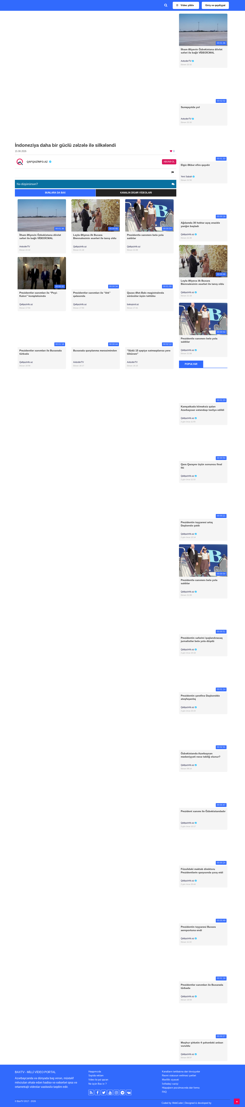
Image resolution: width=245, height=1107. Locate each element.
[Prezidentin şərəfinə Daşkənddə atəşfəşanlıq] (203, 675)
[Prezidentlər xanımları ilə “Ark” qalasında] (95, 273)
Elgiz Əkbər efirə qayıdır (195, 165)
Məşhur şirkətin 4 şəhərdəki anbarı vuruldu (202, 1044)
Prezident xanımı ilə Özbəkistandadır (203, 811)
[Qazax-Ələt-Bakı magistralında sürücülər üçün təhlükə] (149, 273)
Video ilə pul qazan (98, 1079)
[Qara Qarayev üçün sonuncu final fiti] (203, 444)
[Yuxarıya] (237, 1101)
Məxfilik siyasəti (170, 1079)
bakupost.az (133, 304)
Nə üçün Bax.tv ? (97, 1083)
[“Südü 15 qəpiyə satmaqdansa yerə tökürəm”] (149, 331)
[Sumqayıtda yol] (203, 87)
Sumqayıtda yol (190, 107)
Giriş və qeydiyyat (215, 5)
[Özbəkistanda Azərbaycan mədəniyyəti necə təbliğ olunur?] (203, 733)
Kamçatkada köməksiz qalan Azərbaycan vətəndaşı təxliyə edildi (202, 408)
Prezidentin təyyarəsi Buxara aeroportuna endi (198, 928)
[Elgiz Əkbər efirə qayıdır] (203, 145)
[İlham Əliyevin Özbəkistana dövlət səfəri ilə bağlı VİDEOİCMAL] (42, 215)
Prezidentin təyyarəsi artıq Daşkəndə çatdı (197, 524)
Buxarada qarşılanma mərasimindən (95, 350)
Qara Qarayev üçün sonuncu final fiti (201, 466)
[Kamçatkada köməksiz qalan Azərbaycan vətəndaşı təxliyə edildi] (203, 387)
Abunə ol (169, 161)
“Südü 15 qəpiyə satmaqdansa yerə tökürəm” (148, 352)
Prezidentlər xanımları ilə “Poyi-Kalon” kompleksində (38, 294)
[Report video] (173, 172)
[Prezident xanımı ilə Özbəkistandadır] (203, 791)
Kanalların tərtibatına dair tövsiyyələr (181, 1071)
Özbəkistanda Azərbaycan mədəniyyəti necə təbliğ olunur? (200, 755)
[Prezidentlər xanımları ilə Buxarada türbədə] (42, 331)
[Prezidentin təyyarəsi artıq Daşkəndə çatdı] (203, 502)
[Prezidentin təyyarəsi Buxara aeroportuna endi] (203, 907)
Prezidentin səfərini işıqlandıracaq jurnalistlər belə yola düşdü (202, 639)
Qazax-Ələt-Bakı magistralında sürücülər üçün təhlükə (145, 294)
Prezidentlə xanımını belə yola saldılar (145, 236)
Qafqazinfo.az (80, 246)
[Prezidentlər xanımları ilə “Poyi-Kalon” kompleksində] (42, 273)
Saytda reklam (95, 1075)
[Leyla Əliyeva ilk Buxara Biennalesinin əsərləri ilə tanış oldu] (95, 215)
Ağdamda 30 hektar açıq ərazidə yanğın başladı (200, 224)
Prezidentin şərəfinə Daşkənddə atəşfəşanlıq (200, 697)
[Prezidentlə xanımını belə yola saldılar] (149, 215)
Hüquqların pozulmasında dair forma (180, 1087)
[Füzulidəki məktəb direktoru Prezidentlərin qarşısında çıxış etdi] (203, 849)
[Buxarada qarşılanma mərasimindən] (95, 331)
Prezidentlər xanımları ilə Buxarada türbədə (40, 352)
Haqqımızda (94, 1071)
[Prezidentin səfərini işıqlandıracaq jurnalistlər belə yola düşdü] (203, 618)
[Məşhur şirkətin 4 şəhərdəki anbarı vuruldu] (203, 1022)
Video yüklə (187, 5)
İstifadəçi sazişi (170, 1083)
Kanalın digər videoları (136, 192)
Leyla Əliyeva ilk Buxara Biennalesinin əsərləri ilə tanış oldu (94, 236)
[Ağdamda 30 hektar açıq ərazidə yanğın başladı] (203, 203)
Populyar (191, 364)
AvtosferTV (24, 246)
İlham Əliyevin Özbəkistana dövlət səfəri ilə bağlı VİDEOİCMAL (40, 236)
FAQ (164, 1091)
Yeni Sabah (187, 176)
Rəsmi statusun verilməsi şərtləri (179, 1075)
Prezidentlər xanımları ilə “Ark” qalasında (91, 294)
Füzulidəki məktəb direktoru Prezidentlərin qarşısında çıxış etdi (202, 871)
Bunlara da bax (55, 192)
